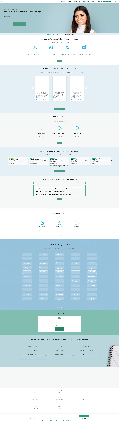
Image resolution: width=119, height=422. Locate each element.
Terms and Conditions (59, 397)
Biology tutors (27, 258)
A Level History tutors (59, 285)
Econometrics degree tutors (92, 268)
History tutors (27, 289)
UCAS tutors (75, 298)
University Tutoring (77, 1)
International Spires (33, 18)
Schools (59, 406)
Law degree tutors (92, 285)
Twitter (83, 397)
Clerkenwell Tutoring (86, 346)
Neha (59, 91)
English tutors (27, 280)
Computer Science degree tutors (92, 263)
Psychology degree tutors (91, 294)
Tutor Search (63, 1)
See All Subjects (59, 307)
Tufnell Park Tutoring (86, 354)
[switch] (51, 420)
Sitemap (59, 410)
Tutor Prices (93, 1)
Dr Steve (42, 91)
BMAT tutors (75, 258)
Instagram (83, 399)
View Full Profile (38, 97)
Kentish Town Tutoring (59, 350)
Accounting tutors (92, 258)
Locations (59, 404)
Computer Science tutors (27, 268)
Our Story (59, 392)
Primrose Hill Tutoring (32, 354)
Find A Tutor (107, 1)
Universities (59, 408)
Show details (68, 420)
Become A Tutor (99, 1)
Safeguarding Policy (59, 399)
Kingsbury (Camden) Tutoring (86, 350)
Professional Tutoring (86, 1)
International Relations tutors (92, 281)
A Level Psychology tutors (59, 299)
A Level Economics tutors (59, 272)
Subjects (35, 406)
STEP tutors (76, 285)
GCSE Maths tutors (43, 294)
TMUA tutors (75, 289)
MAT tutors (76, 276)
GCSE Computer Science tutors (43, 272)
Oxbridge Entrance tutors (75, 281)
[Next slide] (86, 88)
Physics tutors (27, 298)
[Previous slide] (33, 88)
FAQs (18, 18)
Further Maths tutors (59, 280)
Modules (59, 401)
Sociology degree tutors (92, 299)
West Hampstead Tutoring (32, 358)
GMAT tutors (75, 263)
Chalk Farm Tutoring (59, 346)
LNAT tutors (76, 272)
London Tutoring (13, 31)
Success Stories (21, 18)
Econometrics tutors (27, 272)
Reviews (35, 397)
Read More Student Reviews (59, 170)
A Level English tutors (59, 276)
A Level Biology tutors (59, 258)
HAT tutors (76, 267)
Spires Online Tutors (7, 31)
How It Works (11, 18)
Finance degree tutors (92, 276)
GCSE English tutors (43, 280)
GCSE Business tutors (43, 263)
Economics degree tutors (92, 272)
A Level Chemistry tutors (59, 263)
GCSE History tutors (43, 289)
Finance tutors (27, 285)
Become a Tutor (59, 235)
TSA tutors (76, 294)
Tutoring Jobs (35, 408)
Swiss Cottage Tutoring (20, 31)
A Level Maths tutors (59, 289)
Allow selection (84, 418)
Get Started (59, 61)
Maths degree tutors (92, 289)
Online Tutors (36, 392)
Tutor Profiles (6, 18)
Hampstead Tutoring (32, 350)
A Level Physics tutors (59, 294)
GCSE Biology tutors (43, 258)
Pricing (15, 18)
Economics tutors (27, 276)
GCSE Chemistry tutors (43, 267)
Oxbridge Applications (35, 399)
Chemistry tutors (27, 263)
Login (115, 1)
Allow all (84, 416)
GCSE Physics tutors (43, 298)
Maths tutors (27, 294)
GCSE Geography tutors (43, 285)
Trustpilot (83, 401)
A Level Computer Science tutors (59, 268)
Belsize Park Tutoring (32, 346)
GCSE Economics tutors (43, 276)
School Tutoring (69, 1)
